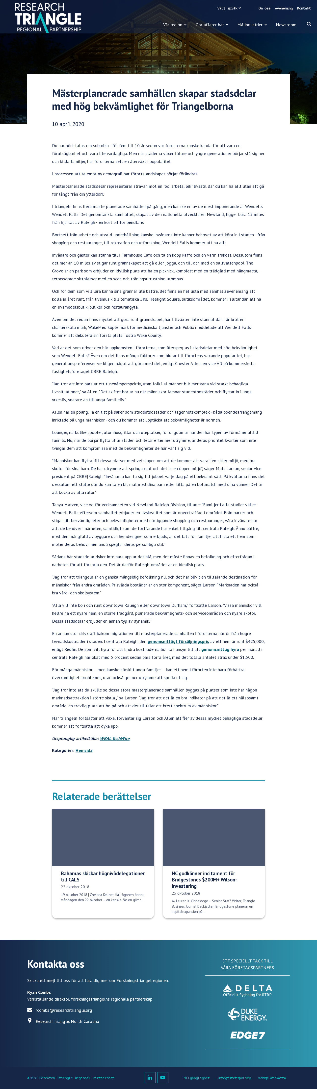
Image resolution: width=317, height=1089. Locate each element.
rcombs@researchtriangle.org (64, 1010)
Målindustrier (250, 24)
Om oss (264, 8)
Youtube (163, 1077)
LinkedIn (150, 1077)
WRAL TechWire (115, 738)
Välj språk (227, 8)
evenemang (284, 8)
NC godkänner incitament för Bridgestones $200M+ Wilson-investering (204, 879)
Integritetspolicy (234, 1078)
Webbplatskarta (272, 1078)
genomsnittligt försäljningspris (178, 641)
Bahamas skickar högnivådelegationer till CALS (103, 876)
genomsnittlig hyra (220, 649)
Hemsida (84, 750)
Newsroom (286, 24)
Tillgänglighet (196, 1078)
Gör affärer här (210, 24)
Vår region (172, 24)
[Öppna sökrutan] (309, 24)
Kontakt (304, 8)
